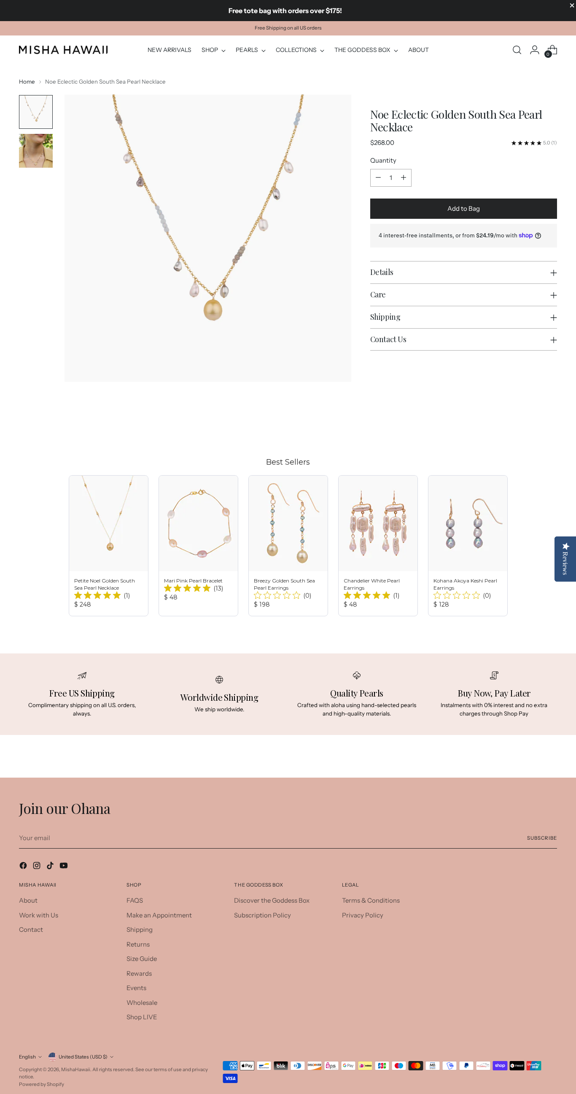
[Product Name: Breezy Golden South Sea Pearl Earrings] (288, 545)
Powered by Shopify (41, 1084)
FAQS (135, 900)
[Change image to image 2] (36, 151)
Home (27, 81)
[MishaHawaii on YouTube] (64, 867)
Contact (31, 929)
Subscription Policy (262, 915)
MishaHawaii (75, 1069)
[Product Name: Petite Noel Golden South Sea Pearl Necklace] (108, 545)
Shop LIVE (142, 1017)
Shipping (140, 929)
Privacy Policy (362, 915)
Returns (138, 944)
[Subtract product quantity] (378, 177)
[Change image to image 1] (36, 112)
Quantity (383, 160)
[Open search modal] (517, 49)
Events (136, 988)
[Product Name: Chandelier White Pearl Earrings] (378, 545)
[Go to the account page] (534, 49)
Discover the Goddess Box (272, 900)
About (28, 900)
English (27, 1057)
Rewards (139, 973)
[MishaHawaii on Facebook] (24, 867)
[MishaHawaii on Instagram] (37, 867)
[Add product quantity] (403, 177)
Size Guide (142, 959)
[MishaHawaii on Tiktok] (51, 867)
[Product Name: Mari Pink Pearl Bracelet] (198, 545)
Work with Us (38, 915)
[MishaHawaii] (63, 50)
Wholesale (142, 1003)
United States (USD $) (83, 1057)
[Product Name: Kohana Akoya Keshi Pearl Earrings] (468, 545)
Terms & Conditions (371, 900)
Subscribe (542, 838)
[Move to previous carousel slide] (530, 425)
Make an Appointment (159, 915)
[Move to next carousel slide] (550, 424)
